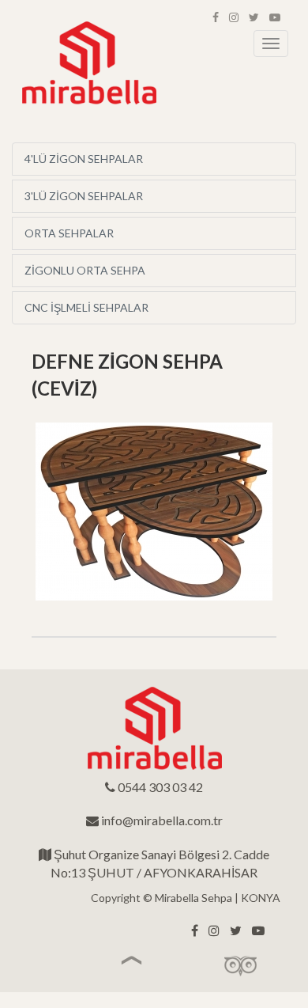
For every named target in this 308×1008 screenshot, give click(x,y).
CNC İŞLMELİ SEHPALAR (86, 307)
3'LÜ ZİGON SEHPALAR (83, 196)
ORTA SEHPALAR (69, 233)
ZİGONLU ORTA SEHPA (84, 270)
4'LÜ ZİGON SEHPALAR (83, 158)
